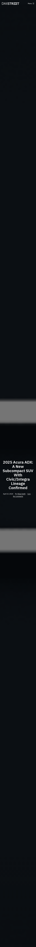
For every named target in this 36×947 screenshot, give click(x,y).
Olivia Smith (21, 494)
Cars (29, 494)
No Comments (18, 496)
